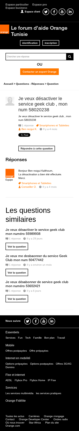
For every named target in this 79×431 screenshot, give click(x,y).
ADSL (9, 380)
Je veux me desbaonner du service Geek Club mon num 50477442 (36, 258)
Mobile (10, 345)
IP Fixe (52, 380)
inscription (51, 43)
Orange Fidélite (16, 400)
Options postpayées (41, 363)
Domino (10, 367)
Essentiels (12, 332)
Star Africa (35, 422)
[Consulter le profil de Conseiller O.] (10, 176)
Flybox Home (37, 380)
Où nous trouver (15, 422)
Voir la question (17, 246)
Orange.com (13, 425)
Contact (10, 419)
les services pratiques (48, 393)
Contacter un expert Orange (39, 71)
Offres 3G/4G (63, 363)
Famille (37, 337)
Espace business (16, 7)
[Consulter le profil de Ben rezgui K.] (10, 104)
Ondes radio (60, 419)
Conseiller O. (29, 186)
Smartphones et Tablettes (54, 125)
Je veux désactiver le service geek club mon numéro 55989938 (35, 232)
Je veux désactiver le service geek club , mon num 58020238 (42, 104)
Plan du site (52, 422)
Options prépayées (17, 363)
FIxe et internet (15, 374)
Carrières (34, 416)
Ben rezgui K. (29, 129)
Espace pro (39, 4)
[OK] (69, 56)
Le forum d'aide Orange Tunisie (39, 31)
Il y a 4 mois (50, 186)
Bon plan (49, 337)
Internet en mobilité (18, 358)
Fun (20, 337)
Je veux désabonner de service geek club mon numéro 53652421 (37, 284)
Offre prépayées (38, 350)
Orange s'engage (54, 416)
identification (30, 43)
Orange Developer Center (34, 419)
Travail (61, 337)
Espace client (32, 11)
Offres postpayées (16, 350)
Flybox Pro (21, 380)
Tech (28, 337)
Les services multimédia (19, 393)
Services (10, 337)
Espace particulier (17, 4)
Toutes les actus (15, 416)
